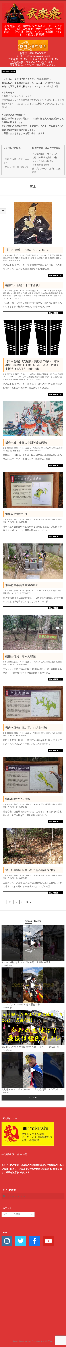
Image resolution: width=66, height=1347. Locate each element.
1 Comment (21, 735)
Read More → (55, 275)
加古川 (17, 258)
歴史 (41, 258)
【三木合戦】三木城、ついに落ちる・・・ (31, 250)
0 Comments (14, 260)
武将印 (14, 295)
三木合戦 (55, 255)
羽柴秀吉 (51, 258)
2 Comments (37, 379)
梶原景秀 (58, 377)
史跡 (22, 258)
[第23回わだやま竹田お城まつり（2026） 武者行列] (33, 1028)
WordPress (48, 1341)
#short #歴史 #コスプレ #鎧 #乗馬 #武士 (26, 962)
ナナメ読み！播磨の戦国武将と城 (39, 374)
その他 (28, 590)
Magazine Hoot (30, 1341)
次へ (28, 901)
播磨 (60, 293)
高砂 (59, 295)
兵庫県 (54, 290)
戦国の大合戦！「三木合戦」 (23, 285)
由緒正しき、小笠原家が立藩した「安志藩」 (23, 82)
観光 (47, 295)
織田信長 (29, 295)
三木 (49, 255)
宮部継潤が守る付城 (17, 799)
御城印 (47, 293)
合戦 (22, 293)
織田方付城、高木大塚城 (20, 656)
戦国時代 (54, 293)
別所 (60, 290)
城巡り (30, 293)
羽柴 (35, 295)
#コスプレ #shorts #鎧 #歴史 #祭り (22, 1004)
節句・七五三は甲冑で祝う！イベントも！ (22, 86)
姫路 (35, 293)
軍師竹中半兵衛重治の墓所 (21, 585)
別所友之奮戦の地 (16, 514)
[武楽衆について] (28, 1123)
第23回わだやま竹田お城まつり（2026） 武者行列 (30, 1047)
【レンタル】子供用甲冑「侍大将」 (19, 78)
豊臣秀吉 (53, 295)
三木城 (55, 448)
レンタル (18, 377)
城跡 (27, 448)
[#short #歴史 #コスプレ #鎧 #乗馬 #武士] (33, 943)
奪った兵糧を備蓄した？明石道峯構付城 (30, 870)
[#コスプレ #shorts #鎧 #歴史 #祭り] (33, 985)
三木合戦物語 (30, 255)
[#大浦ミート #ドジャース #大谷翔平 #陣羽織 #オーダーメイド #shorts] (33, 1070)
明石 (36, 258)
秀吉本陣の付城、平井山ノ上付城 (26, 727)
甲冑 (45, 258)
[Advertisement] (33, 1296)
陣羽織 (15, 379)
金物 (57, 258)
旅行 (4, 295)
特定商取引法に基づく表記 (14, 1154)
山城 (32, 258)
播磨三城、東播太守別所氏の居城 (26, 442)
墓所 (59, 590)
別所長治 (10, 258)
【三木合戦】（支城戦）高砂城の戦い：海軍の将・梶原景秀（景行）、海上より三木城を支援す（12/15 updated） (32, 365)
